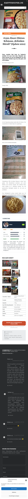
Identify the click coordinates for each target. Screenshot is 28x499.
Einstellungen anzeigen (14, 496)
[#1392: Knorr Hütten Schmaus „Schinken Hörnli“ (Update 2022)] (14, 10)
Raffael (7, 333)
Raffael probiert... (7, 33)
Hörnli (15, 335)
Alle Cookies (14, 488)
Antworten (10, 385)
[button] (26, 480)
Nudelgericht (19, 337)
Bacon (7, 335)
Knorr (13, 337)
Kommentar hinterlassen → (7, 353)
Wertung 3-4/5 (14, 35)
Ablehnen (14, 492)
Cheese (11, 335)
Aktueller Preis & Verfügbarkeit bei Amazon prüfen (14, 323)
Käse (10, 337)
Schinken (7, 338)
